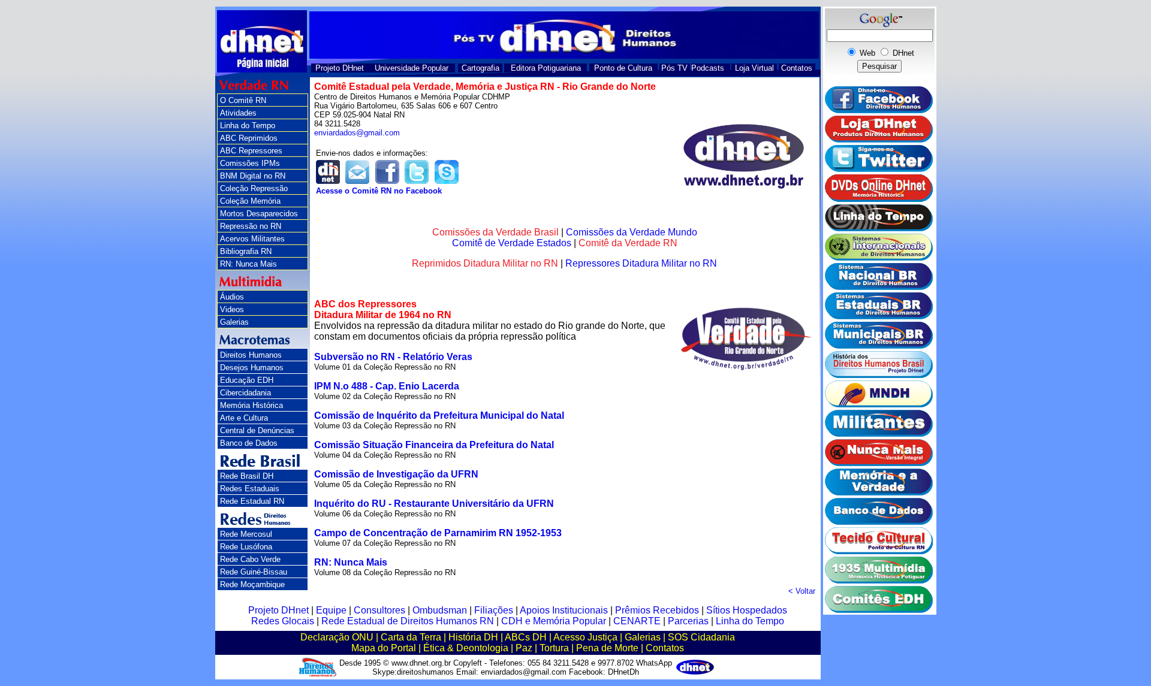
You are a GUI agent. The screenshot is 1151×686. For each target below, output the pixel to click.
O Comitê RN (243, 100)
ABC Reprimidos (249, 138)
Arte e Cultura (244, 417)
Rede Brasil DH (246, 476)
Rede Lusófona (246, 546)
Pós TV (674, 68)
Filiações (493, 610)
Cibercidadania (245, 392)
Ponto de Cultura (623, 68)
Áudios (232, 296)
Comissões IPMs (250, 163)
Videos (232, 309)
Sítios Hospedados (746, 610)
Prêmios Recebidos (657, 610)
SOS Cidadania (701, 637)
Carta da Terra (411, 637)
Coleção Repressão (254, 188)
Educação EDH (246, 380)
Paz (524, 648)
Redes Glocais (282, 621)
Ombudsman (439, 610)
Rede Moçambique (252, 584)
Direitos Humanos (251, 354)
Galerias (234, 322)
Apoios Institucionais (564, 610)
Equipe (331, 610)
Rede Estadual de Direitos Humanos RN (407, 621)
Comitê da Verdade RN (627, 243)
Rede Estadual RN (252, 501)
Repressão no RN (250, 226)
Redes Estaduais (249, 488)
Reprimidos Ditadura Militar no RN (485, 263)
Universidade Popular (411, 68)
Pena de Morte (607, 648)
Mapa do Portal (383, 648)
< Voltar (801, 591)
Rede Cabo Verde (250, 559)
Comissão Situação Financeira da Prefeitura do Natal (434, 445)
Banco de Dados (249, 443)
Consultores (379, 610)
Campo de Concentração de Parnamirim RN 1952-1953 (438, 533)
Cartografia (480, 68)
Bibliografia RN (246, 251)
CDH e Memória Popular (553, 621)
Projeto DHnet (339, 68)
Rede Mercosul (246, 534)
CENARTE (637, 621)
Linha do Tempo (247, 125)
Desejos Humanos (252, 367)
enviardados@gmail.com (357, 132)
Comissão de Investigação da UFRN (396, 474)
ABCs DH (526, 637)
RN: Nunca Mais (248, 263)
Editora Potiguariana (546, 68)
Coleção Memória (250, 201)
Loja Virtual (754, 68)
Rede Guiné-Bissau (253, 571)
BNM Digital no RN (252, 175)
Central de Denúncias (257, 430)
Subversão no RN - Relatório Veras (393, 357)
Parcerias (688, 621)
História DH (473, 637)
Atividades (238, 112)
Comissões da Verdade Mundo (631, 232)
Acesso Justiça (585, 637)
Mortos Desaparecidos (259, 213)
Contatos (796, 68)
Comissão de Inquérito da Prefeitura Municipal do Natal (439, 415)
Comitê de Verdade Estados (511, 243)
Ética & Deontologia (465, 648)
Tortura (554, 648)
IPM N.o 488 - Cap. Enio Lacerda (386, 386)
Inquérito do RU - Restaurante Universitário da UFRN (434, 503)
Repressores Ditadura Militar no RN (641, 263)
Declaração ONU (336, 637)
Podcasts (707, 68)
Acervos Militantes (252, 238)
